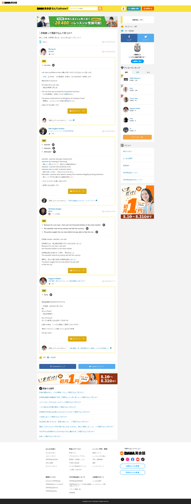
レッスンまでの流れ (99, 456)
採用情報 (72, 493)
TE (130, 129)
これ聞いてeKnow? (75, 470)
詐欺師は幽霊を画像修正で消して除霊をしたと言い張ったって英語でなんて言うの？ (68, 397)
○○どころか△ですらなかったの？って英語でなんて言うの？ (60, 402)
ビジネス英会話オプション (77, 466)
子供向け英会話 (74, 463)
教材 (94, 463)
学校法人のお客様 (132, 472)
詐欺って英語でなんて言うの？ (50, 436)
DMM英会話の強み (52, 459)
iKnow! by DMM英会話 (53, 481)
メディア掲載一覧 (75, 489)
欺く (49, 172)
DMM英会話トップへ (130, 173)
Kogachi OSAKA (135, 108)
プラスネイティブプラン (77, 456)
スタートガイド (51, 456)
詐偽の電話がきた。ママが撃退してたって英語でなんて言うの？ (61, 392)
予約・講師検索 (98, 459)
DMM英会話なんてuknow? (54, 484)
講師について (97, 453)
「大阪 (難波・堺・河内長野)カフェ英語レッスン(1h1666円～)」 (89, 348)
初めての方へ (127, 151)
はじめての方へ (51, 453)
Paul (131, 88)
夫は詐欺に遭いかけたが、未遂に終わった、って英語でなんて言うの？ (64, 422)
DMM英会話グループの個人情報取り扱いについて (80, 485)
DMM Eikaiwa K (135, 78)
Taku (131, 118)
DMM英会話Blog (51, 491)
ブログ (70, 120)
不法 (52, 177)
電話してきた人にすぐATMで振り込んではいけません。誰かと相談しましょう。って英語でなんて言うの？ (76, 426)
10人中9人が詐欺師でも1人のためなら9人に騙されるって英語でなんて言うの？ (67, 431)
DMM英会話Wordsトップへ (133, 180)
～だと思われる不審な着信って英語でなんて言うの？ (57, 407)
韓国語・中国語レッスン (77, 459)
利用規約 (126, 165)
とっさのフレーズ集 (99, 484)
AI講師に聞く (135, 8)
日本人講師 (49, 463)
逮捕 (66, 94)
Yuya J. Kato (134, 98)
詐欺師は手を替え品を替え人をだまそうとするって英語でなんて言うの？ (64, 412)
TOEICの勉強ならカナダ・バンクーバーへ (81, 201)
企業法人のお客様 (132, 466)
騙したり (46, 164)
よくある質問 (127, 158)
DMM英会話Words (52, 488)
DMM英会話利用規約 (76, 481)
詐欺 (44, 77)
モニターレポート (51, 466)
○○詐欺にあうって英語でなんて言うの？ (53, 417)
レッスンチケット (98, 466)
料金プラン (72, 453)
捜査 (66, 101)
